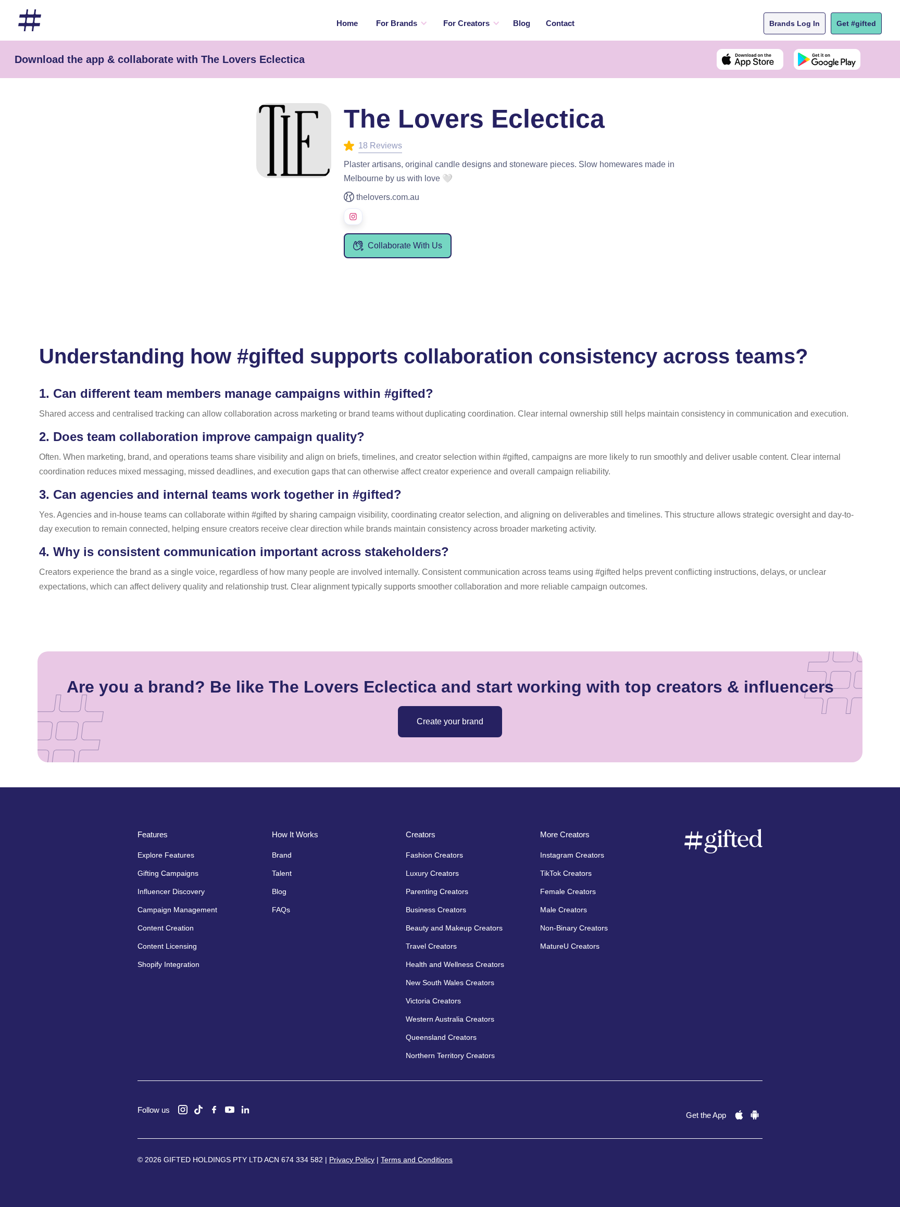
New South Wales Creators (450, 982)
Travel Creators (431, 946)
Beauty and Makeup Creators (454, 928)
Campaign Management (177, 910)
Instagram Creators (572, 855)
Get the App (706, 1115)
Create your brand (450, 721)
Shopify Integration (168, 964)
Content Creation (166, 928)
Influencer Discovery (171, 891)
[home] (29, 20)
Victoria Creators (433, 1001)
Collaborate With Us (405, 245)
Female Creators (568, 891)
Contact (560, 23)
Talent (282, 873)
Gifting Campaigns (168, 873)
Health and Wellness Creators (455, 964)
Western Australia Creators (450, 1019)
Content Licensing (167, 946)
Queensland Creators (441, 1037)
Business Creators (436, 910)
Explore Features (166, 855)
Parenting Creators (437, 891)
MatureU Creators (569, 946)
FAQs (281, 910)
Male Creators (563, 910)
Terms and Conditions (417, 1159)
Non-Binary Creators (574, 928)
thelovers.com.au (387, 197)
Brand (282, 855)
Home (347, 23)
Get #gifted (856, 23)
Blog (521, 23)
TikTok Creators (566, 873)
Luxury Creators (432, 873)
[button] (399, 23)
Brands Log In (794, 23)
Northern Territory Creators (450, 1055)
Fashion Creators (434, 855)
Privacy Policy (351, 1159)
